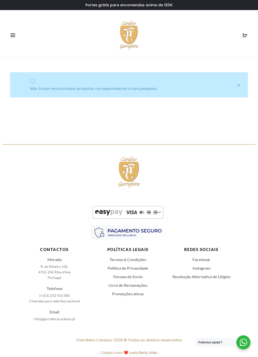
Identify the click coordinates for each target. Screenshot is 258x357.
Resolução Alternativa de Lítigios (201, 276)
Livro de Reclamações (128, 285)
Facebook (201, 259)
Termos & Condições (128, 259)
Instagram (201, 268)
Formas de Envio (128, 276)
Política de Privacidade (128, 268)
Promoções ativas (128, 293)
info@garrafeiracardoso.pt (54, 319)
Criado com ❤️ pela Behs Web (129, 352)
